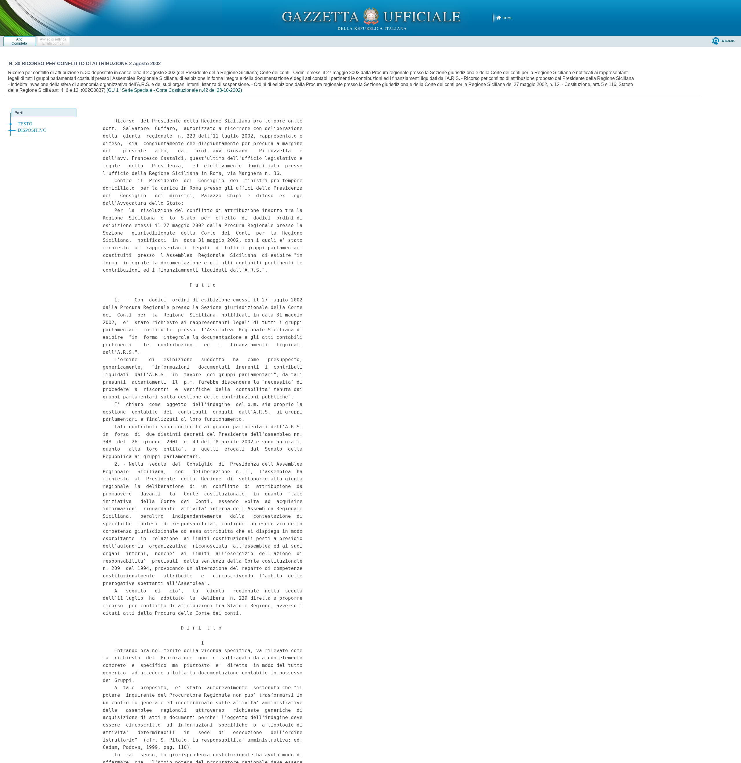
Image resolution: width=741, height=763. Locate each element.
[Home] (370, 18)
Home (507, 18)
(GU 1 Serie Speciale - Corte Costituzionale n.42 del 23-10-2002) (174, 90)
